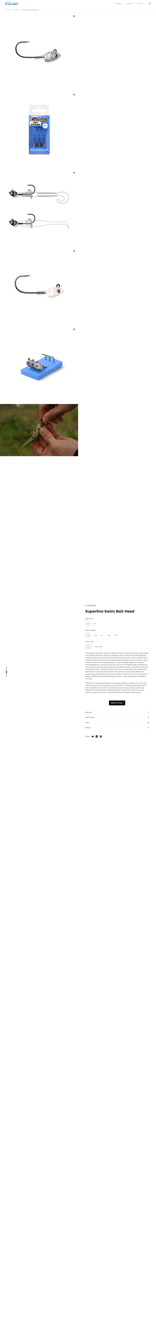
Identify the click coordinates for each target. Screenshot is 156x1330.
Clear (88, 646)
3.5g (88, 635)
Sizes (87, 722)
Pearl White (98, 646)
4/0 (88, 624)
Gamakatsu (91, 605)
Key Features (90, 717)
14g (115, 635)
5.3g (95, 635)
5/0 (95, 624)
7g (102, 635)
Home (7, 10)
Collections (15, 10)
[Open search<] (150, 3)
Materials (88, 712)
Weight (88, 728)
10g (109, 635)
